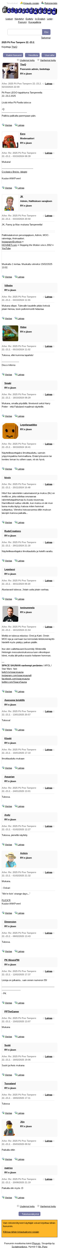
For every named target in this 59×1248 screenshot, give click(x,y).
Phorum (36, 1243)
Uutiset (9, 18)
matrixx (8, 1168)
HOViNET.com (9, 245)
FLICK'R (6, 900)
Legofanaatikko (28, 424)
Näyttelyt (19, 18)
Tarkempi (46, 37)
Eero (22, 133)
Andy (7, 815)
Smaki (7, 383)
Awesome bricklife (14, 700)
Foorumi (22, 22)
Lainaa (48, 83)
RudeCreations (12, 531)
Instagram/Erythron (12, 241)
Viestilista (33, 55)
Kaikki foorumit (14, 55)
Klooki (7, 738)
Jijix (22, 1121)
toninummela (27, 607)
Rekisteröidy (51, 3)
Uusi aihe (49, 55)
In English (40, 18)
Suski (7, 1045)
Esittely (29, 18)
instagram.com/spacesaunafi (16, 675)
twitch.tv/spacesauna (12, 672)
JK (21, 196)
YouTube (6, 248)
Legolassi (9, 569)
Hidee (23, 327)
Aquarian (9, 776)
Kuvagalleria (34, 22)
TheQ (14, 47)
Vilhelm (8, 285)
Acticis (24, 853)
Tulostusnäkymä (30, 1214)
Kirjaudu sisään (31, 3)
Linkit (49, 18)
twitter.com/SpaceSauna (14, 682)
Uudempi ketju (27, 60)
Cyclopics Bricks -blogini (14, 171)
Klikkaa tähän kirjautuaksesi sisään (21, 1232)
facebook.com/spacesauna (16, 678)
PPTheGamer (11, 1011)
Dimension (10, 921)
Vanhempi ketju (48, 60)
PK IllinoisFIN (11, 960)
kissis (7, 477)
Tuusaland (10, 1083)
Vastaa (8, 125)
